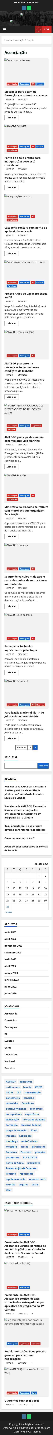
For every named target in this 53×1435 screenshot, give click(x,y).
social (35, 1184)
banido (27, 1087)
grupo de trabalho (16, 1130)
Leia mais (13, 118)
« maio (8, 912)
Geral (7, 1047)
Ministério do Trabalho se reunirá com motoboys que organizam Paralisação (26, 488)
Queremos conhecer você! (19, 838)
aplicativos (25, 1081)
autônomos (13, 1087)
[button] (4, 29)
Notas (24, 1146)
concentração (33, 1092)
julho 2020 (10, 993)
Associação (12, 84)
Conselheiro (13, 1098)
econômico (36, 1108)
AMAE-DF (10, 1257)
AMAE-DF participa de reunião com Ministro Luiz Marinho (26, 418)
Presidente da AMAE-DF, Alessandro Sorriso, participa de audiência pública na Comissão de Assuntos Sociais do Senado (25, 1247)
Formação (12, 1125)
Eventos (39, 84)
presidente (33, 1163)
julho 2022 (10, 986)
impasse (11, 1135)
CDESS (38, 1087)
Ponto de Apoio (15, 1163)
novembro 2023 (13, 945)
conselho (29, 1098)
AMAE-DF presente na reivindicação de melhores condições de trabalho (26, 344)
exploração (12, 1119)
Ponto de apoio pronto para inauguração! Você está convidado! (26, 139)
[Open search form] (31, 29)
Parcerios (25, 1152)
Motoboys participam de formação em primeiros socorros (26, 73)
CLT (19, 1092)
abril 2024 (10, 939)
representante (37, 1179)
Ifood (34, 1130)
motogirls (11, 1146)
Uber (8, 1190)
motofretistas (29, 1141)
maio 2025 (10, 932)
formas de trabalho (34, 1119)
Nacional (11, 429)
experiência (32, 1114)
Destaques (24, 84)
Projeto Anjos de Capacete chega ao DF (26, 275)
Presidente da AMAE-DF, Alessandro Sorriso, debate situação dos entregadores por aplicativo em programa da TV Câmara (24, 1302)
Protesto (11, 1173)
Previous (21, 747)
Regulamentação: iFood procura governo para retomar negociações (25, 1355)
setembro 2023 (12, 952)
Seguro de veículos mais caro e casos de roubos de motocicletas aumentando (26, 558)
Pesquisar (11, 757)
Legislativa (12, 150)
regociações (26, 1173)
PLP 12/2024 (30, 1157)
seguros (23, 1184)
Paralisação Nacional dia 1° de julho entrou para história (26, 694)
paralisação (38, 1146)
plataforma (12, 1157)
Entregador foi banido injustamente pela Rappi (26, 627)
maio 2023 (10, 959)
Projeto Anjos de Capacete (21, 1168)
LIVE (46, 29)
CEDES (9, 1092)
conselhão (12, 1103)
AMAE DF (10, 99)
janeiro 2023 (11, 979)
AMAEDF (11, 1081)
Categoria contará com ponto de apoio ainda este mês (26, 209)
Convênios (10, 1020)
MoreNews (19, 1431)
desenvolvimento (16, 1108)
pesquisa (40, 1152)
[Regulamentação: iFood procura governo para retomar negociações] (26, 1332)
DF (33, 84)
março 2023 (11, 973)
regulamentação (15, 1179)
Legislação (25, 1135)
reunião (10, 1184)
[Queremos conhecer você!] (26, 1382)
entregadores (14, 1114)
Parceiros (12, 286)
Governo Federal (31, 1125)
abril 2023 (10, 966)
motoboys (12, 1141)
